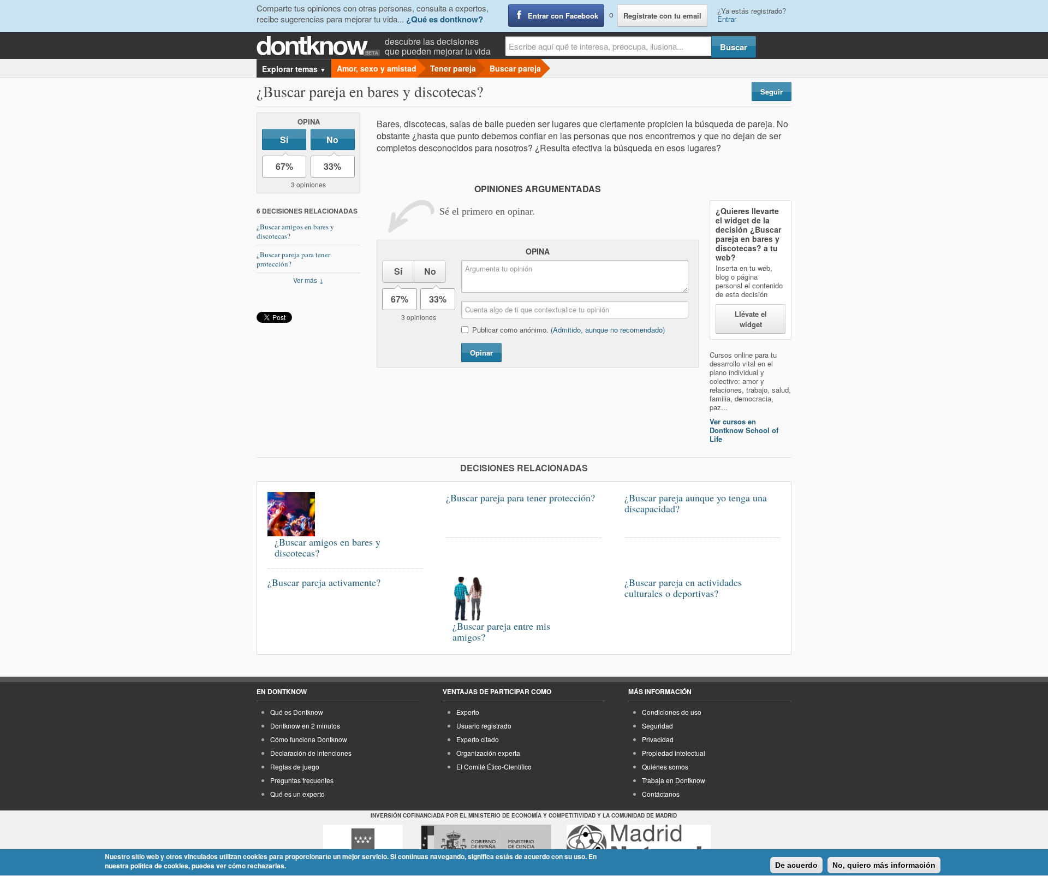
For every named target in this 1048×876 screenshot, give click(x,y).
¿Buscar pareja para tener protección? (293, 259)
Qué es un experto (297, 793)
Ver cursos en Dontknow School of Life (744, 430)
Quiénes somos (665, 766)
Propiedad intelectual (673, 752)
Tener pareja (453, 68)
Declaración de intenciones (311, 752)
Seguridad (657, 725)
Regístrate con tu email (662, 15)
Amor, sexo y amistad (376, 68)
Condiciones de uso (671, 712)
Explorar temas (294, 68)
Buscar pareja (515, 68)
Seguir (771, 91)
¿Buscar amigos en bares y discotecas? (295, 231)
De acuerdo (796, 865)
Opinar (481, 352)
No (332, 139)
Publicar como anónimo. (568, 329)
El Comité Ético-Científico (494, 766)
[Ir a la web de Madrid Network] (639, 845)
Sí (284, 139)
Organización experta (488, 752)
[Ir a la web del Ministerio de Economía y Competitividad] (486, 845)
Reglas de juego (294, 766)
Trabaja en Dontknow (673, 780)
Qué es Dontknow (296, 712)
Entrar (726, 19)
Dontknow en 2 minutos (305, 725)
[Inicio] (321, 46)
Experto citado (477, 739)
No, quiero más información (884, 865)
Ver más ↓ (308, 280)
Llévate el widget (751, 319)
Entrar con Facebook (563, 15)
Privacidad (658, 739)
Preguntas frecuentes (302, 780)
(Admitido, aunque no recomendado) (608, 329)
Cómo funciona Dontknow (308, 739)
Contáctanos (661, 793)
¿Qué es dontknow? (444, 19)
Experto (467, 712)
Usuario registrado (483, 725)
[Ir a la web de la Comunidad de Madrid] (363, 845)
